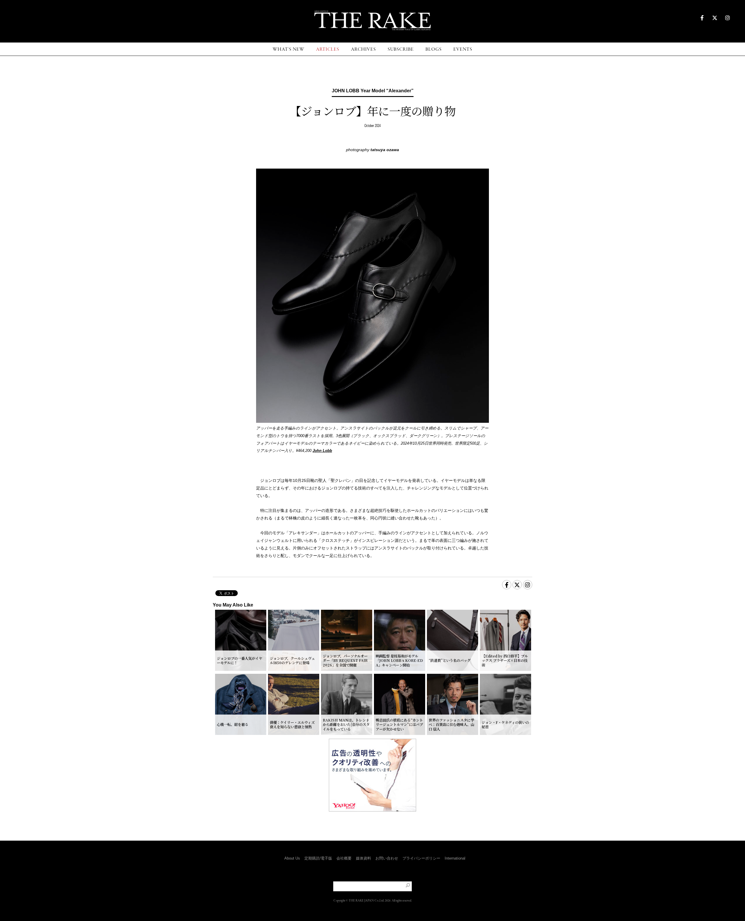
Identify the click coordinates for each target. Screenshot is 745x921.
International (455, 858)
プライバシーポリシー (421, 858)
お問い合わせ (386, 858)
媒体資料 (363, 858)
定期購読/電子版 (318, 858)
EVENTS (462, 49)
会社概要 (344, 858)
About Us (292, 858)
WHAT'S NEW (288, 49)
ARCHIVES (363, 49)
